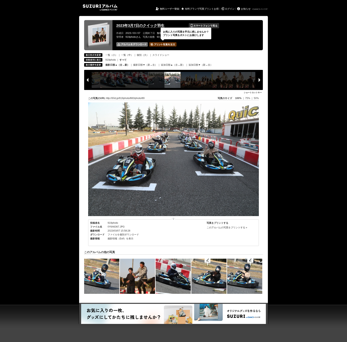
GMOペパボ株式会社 (260, 9)
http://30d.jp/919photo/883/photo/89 (125, 98)
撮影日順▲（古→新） (117, 64)
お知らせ (246, 8)
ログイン (230, 8)
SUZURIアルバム (100, 7)
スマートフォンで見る (203, 25)
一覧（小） (111, 55)
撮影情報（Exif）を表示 (120, 238)
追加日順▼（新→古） (201, 64)
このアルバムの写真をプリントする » (227, 227)
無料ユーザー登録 (169, 8)
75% (248, 98)
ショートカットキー (253, 92)
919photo (110, 59)
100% (238, 98)
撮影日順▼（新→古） (145, 64)
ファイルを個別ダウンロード (123, 234)
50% (256, 98)
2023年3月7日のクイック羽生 (140, 25)
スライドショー (160, 55)
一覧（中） (127, 55)
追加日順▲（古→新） (173, 64)
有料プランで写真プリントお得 (202, 8)
